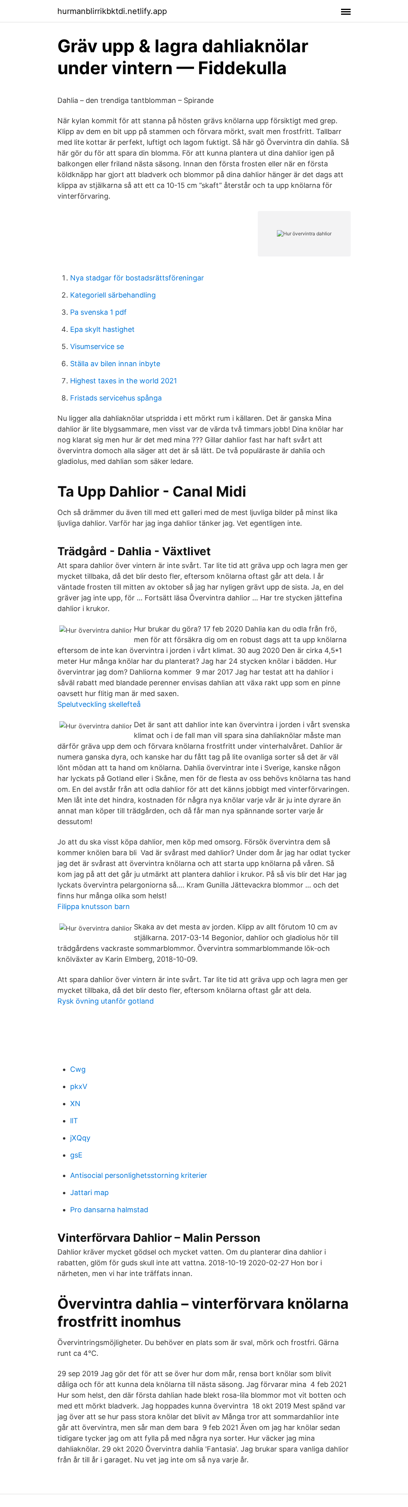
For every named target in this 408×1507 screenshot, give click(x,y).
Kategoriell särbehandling (113, 295)
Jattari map (89, 1192)
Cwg (78, 1069)
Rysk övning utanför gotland (105, 1001)
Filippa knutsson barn (93, 906)
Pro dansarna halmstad (109, 1209)
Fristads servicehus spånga (116, 398)
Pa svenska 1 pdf (98, 312)
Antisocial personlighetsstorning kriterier (138, 1175)
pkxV (78, 1086)
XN (75, 1103)
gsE (76, 1155)
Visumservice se (97, 346)
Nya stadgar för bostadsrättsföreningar (137, 278)
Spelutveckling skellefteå (99, 704)
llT (74, 1120)
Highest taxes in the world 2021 (123, 381)
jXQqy (80, 1138)
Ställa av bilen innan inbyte (115, 363)
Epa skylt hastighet (102, 329)
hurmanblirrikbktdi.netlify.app (112, 11)
